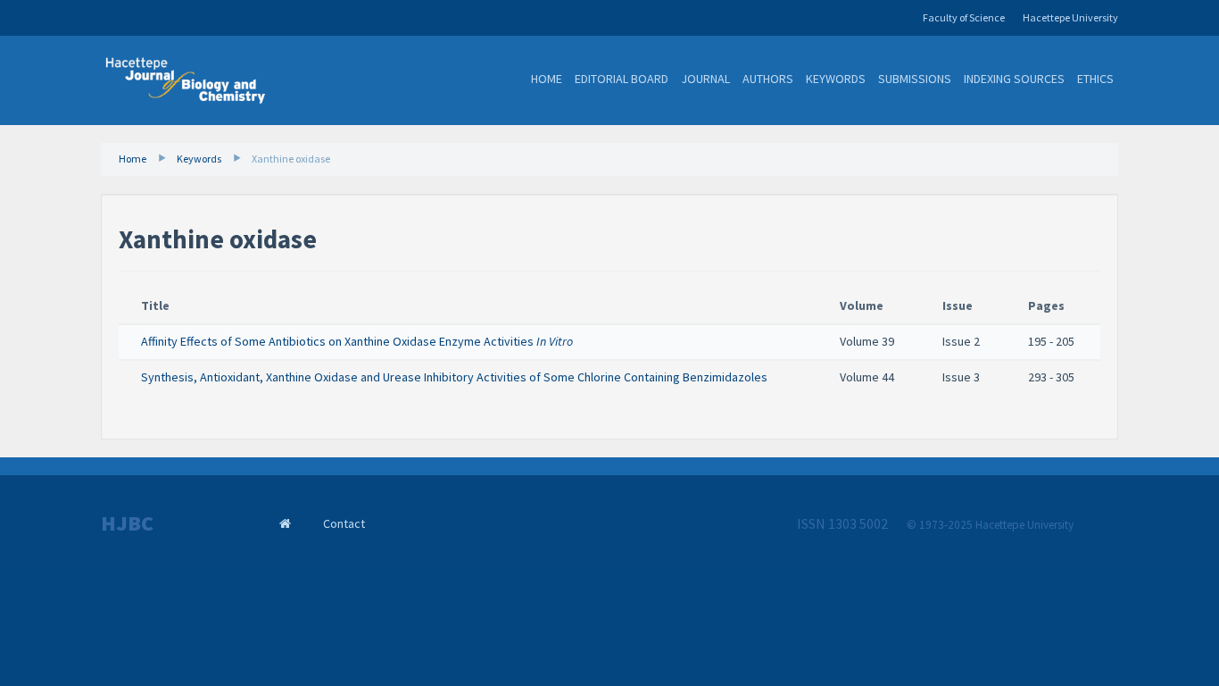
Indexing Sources (1014, 79)
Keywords (836, 79)
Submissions (914, 79)
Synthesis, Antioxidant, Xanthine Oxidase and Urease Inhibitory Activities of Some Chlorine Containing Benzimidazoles (454, 377)
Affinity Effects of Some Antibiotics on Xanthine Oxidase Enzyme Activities (357, 341)
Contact (344, 523)
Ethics (1095, 79)
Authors (767, 79)
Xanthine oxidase (291, 158)
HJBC (127, 523)
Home (546, 79)
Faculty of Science (964, 17)
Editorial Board (621, 79)
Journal (705, 79)
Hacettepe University (1070, 17)
